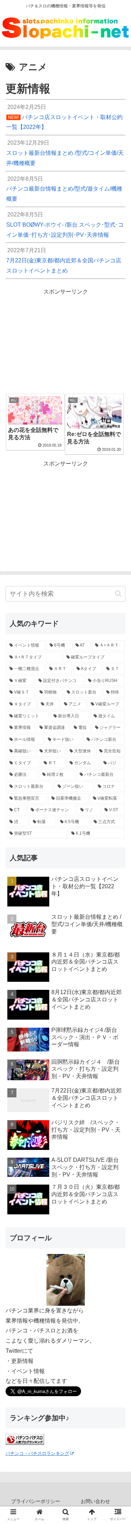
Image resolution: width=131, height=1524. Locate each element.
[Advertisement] (65, 341)
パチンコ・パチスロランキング (37, 1453)
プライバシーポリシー (35, 1501)
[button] (118, 593)
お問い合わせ (95, 1501)
